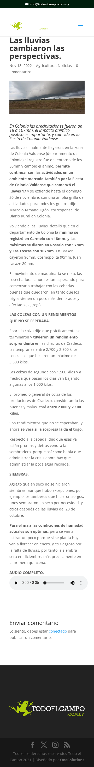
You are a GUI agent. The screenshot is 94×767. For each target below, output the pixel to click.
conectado (58, 631)
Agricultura (46, 65)
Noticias (65, 65)
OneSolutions (72, 759)
